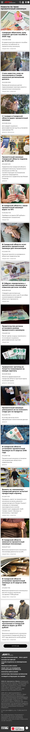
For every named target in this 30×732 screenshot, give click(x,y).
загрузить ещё (15, 645)
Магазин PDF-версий (8, 659)
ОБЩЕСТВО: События (9, 48)
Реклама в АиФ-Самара (9, 666)
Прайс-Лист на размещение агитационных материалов (11, 668)
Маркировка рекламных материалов (14, 674)
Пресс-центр (23, 657)
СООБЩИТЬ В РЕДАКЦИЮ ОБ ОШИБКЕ (13, 676)
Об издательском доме (9, 657)
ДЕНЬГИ (4, 180)
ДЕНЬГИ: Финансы (8, 132)
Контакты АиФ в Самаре (9, 672)
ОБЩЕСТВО (5, 219)
